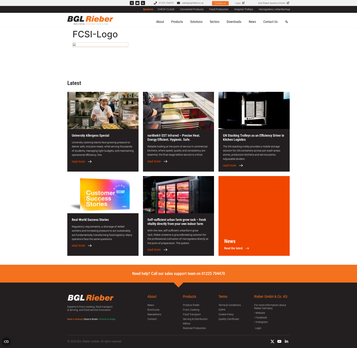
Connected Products (192, 9)
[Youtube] (137, 3)
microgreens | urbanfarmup (274, 9)
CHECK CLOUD (165, 9)
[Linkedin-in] (143, 3)
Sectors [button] (214, 22)
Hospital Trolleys (243, 9)
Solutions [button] (196, 22)
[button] (286, 22)
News (252, 22)
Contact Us (270, 22)
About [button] (160, 22)
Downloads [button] (234, 22)
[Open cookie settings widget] (6, 341)
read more (78, 161)
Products (177, 22)
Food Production (219, 9)
